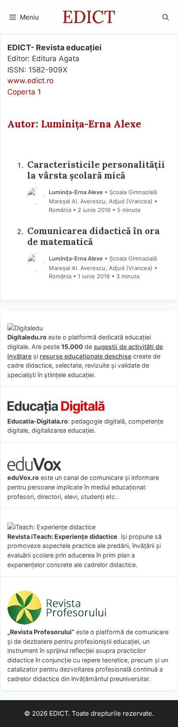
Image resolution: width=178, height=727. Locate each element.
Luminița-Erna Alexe (76, 192)
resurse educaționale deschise (85, 356)
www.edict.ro (30, 80)
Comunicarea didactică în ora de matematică (93, 237)
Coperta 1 (24, 92)
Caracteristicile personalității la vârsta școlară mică (96, 170)
